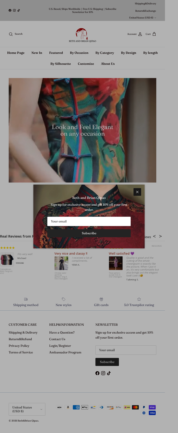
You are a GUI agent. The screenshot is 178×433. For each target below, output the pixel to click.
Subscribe (89, 233)
